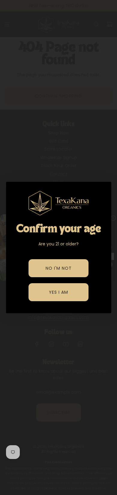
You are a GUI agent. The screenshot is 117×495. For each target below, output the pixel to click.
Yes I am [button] (58, 292)
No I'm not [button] (59, 268)
